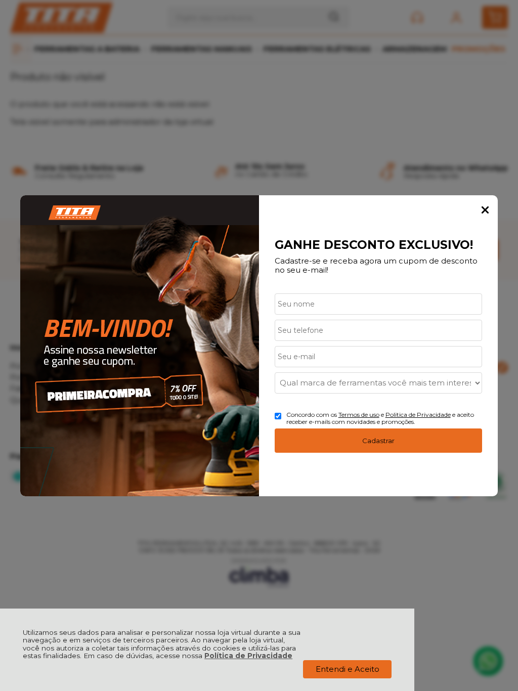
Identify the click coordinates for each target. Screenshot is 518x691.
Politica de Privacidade (418, 414)
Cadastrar (378, 441)
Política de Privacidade (248, 656)
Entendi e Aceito (347, 669)
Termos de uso (358, 414)
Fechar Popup (485, 210)
